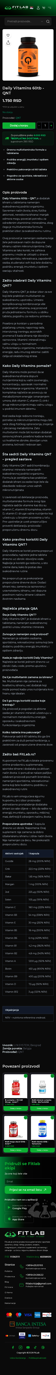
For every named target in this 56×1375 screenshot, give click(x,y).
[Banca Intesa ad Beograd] (28, 1325)
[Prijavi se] (38, 8)
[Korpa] (44, 8)
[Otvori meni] (49, 8)
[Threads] (43, 1347)
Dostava (8, 1298)
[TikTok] (35, 1347)
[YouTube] (28, 1347)
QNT (18, 117)
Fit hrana (9, 1287)
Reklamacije (10, 1303)
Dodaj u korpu (19, 125)
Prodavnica (10, 1276)
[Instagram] (20, 1347)
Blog (7, 1282)
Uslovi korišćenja (18, 1358)
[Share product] (8, 42)
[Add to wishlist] (8, 35)
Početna (8, 1271)
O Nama (8, 1292)
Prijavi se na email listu (25, 1190)
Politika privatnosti (37, 1358)
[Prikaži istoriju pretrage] (42, 21)
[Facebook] (13, 1347)
